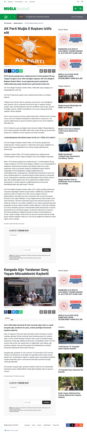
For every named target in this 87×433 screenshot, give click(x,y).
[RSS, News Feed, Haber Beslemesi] (81, 425)
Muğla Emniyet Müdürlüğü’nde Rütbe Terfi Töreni (40, 17)
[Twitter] (9, 71)
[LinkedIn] (17, 71)
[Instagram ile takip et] (77, 425)
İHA (12, 320)
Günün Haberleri (19, 1)
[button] (45, 71)
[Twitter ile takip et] (72, 425)
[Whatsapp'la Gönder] (21, 71)
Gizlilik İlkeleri (47, 425)
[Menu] (75, 8)
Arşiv (26, 1)
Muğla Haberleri (18, 23)
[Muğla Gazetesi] (16, 8)
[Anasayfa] (5, 1)
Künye (33, 425)
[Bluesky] (13, 71)
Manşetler (10, 1)
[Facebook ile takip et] (68, 425)
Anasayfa (8, 23)
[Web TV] (78, 1)
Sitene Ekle (32, 1)
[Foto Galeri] (82, 1)
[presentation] (10, 17)
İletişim (39, 425)
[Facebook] (5, 71)
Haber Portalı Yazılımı (12, 430)
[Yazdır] (41, 71)
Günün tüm (77, 17)
